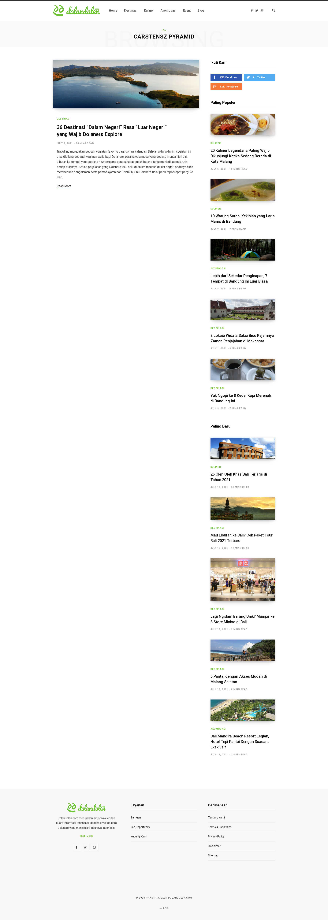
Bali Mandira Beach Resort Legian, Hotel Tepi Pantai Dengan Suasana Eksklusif (240, 741)
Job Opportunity (140, 827)
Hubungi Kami (139, 836)
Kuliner (216, 143)
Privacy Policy (216, 836)
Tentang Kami (216, 817)
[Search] (271, 10)
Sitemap (213, 855)
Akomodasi (218, 268)
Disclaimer (214, 846)
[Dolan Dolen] (76, 10)
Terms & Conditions (219, 827)
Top (165, 908)
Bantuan (136, 817)
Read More (86, 836)
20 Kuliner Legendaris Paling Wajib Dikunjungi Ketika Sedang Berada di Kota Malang (241, 156)
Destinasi (63, 118)
